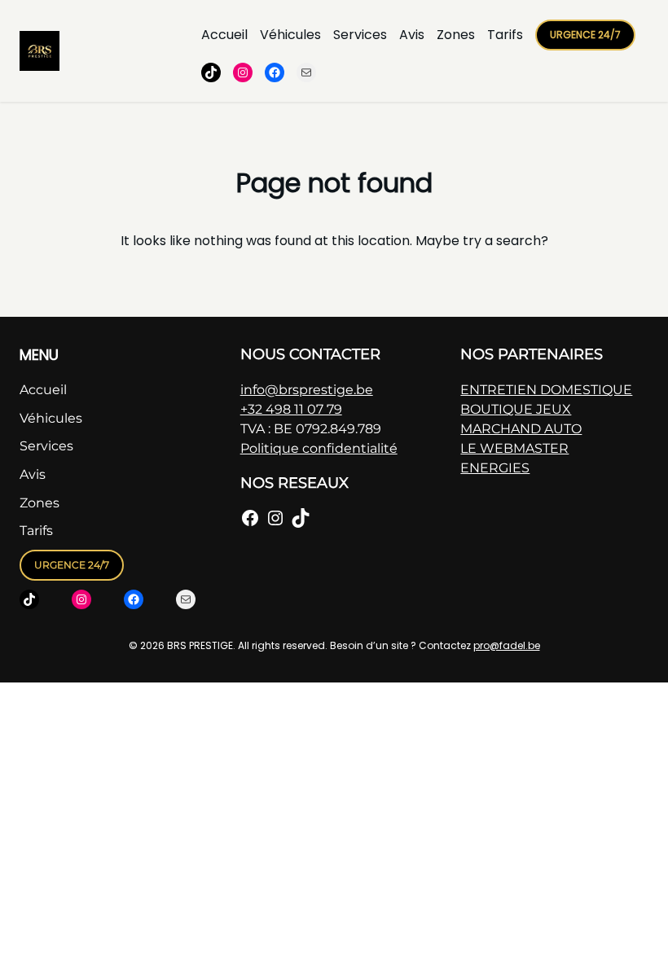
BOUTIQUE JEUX (515, 409)
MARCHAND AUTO (521, 429)
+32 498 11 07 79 (291, 409)
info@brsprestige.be (306, 389)
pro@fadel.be (506, 645)
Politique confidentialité (319, 448)
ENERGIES (495, 468)
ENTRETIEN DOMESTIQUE (546, 389)
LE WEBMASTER (514, 448)
